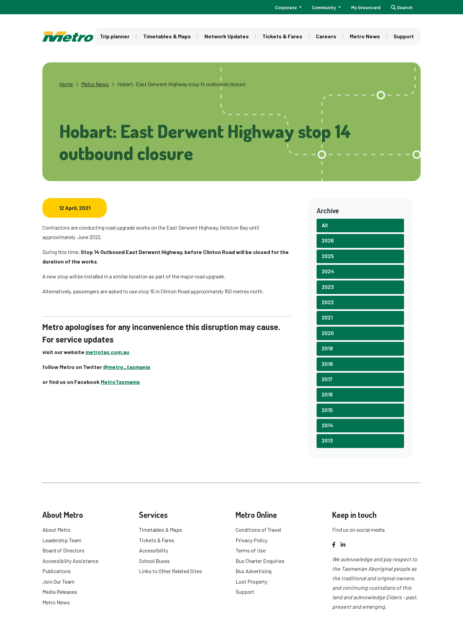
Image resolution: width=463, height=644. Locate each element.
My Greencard (366, 7)
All (325, 225)
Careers (326, 36)
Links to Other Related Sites (170, 571)
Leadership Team (61, 540)
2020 (328, 333)
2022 (328, 302)
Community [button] (324, 7)
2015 (327, 410)
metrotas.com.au (107, 352)
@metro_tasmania (126, 367)
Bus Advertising (253, 571)
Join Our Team (58, 581)
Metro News (365, 36)
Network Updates (226, 36)
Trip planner (114, 36)
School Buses (154, 561)
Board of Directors (63, 550)
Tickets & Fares (282, 36)
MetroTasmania (120, 381)
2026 (328, 240)
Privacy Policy (251, 540)
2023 (328, 287)
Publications (56, 571)
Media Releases (59, 591)
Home (66, 84)
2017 (327, 379)
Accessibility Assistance (70, 561)
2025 (328, 256)
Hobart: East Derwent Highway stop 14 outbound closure (181, 84)
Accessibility (153, 550)
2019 (327, 348)
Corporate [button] (286, 7)
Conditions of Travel (258, 529)
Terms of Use (251, 550)
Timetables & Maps (167, 36)
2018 (327, 363)
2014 (327, 425)
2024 (328, 271)
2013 (327, 440)
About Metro (56, 529)
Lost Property (251, 581)
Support (404, 36)
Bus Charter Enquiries (260, 561)
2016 (327, 394)
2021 (327, 317)
